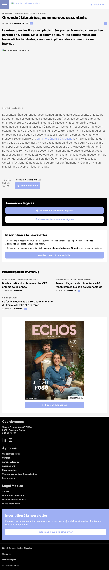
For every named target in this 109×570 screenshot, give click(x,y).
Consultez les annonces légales (56, 219)
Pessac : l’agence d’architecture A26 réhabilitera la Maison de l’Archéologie (79, 285)
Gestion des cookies (10, 565)
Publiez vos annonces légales (56, 210)
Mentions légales (9, 560)
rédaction (18, 291)
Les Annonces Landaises (14, 499)
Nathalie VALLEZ (21, 23)
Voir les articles (29, 185)
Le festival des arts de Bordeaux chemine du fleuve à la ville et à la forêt (27, 303)
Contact (6, 458)
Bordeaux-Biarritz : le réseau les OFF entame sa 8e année (24, 285)
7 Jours (5, 491)
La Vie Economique (11, 503)
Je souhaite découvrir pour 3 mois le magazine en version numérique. (55, 248)
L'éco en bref (8, 280)
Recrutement (8, 478)
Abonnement (8, 466)
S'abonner (99, 4)
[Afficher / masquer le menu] (4, 4)
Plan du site (7, 554)
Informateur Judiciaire (13, 495)
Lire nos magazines (56, 405)
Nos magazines (9, 470)
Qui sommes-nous (11, 454)
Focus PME (7, 13)
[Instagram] (11, 440)
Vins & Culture (10, 298)
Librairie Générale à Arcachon (55, 138)
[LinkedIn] (4, 440)
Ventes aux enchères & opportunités (19, 474)
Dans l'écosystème (25, 13)
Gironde (42, 13)
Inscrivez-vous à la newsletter (55, 255)
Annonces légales (10, 462)
